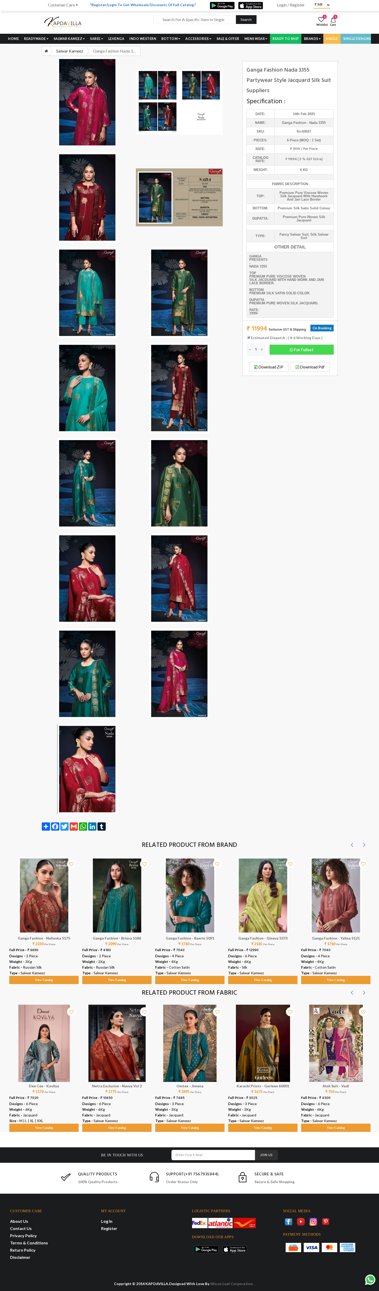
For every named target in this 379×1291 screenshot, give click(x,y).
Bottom (169, 39)
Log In (106, 1221)
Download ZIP (270, 367)
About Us (19, 1221)
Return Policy (23, 1249)
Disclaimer (20, 1257)
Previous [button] (352, 845)
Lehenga (116, 39)
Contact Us (21, 1228)
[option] (43, 915)
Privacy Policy (23, 1235)
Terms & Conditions (29, 1242)
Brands (311, 39)
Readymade (35, 39)
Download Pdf (312, 367)
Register (109, 1228)
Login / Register (291, 5)
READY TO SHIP (286, 39)
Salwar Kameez (68, 39)
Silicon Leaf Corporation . (232, 1283)
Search (246, 19)
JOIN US (266, 1155)
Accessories (197, 39)
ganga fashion (294, 123)
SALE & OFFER (228, 39)
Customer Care (61, 5)
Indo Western (142, 39)
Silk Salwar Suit (314, 236)
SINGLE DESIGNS (357, 39)
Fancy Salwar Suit (293, 234)
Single (332, 39)
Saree (95, 39)
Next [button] (364, 845)
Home (13, 39)
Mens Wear (254, 39)
